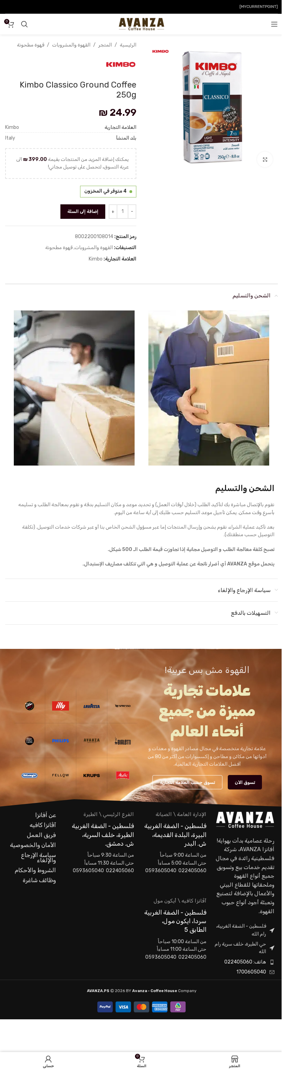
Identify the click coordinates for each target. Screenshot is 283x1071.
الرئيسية (128, 45)
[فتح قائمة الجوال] (274, 24)
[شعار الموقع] (141, 24)
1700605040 (251, 972)
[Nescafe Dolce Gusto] (29, 740)
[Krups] (91, 775)
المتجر (105, 45)
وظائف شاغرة (39, 880)
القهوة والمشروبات (71, 45)
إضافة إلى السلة (82, 211)
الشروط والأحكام (35, 870)
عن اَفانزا (45, 815)
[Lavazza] (91, 705)
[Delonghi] (29, 775)
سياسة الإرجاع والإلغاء (38, 857)
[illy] (60, 705)
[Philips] (60, 740)
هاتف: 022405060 (245, 962)
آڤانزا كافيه (43, 825)
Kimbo (96, 259)
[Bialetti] (122, 740)
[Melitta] (122, 775)
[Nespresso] (122, 705)
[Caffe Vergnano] (29, 705)
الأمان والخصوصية (33, 845)
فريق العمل (41, 835)
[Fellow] (60, 775)
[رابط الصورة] (245, 820)
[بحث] (24, 24)
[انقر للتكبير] (265, 159)
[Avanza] (91, 740)
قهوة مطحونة (30, 45)
